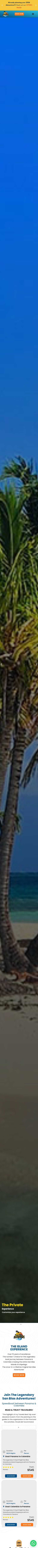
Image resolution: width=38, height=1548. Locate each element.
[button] (33, 13)
